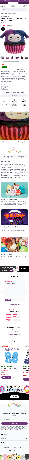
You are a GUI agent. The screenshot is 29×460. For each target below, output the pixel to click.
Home (2, 13)
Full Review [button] (8, 299)
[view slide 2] (12, 57)
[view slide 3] (17, 57)
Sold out (14, 96)
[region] (14, 59)
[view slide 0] (2, 57)
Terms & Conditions (9, 429)
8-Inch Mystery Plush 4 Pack (9, 369)
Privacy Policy (18, 429)
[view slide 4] (22, 57)
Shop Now (14, 396)
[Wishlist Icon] (5, 6)
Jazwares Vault (23, 2)
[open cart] (26, 6)
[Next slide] (26, 292)
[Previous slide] (2, 292)
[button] (4, 25)
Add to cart (6, 377)
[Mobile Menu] (2, 6)
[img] (8, 281)
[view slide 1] (7, 57)
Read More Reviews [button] (15, 304)
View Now (23, 268)
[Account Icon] (23, 6)
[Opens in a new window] (10, 450)
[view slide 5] (26, 57)
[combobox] (14, 9)
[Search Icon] (26, 9)
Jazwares (4, 2)
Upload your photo (14, 334)
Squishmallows (6, 13)
